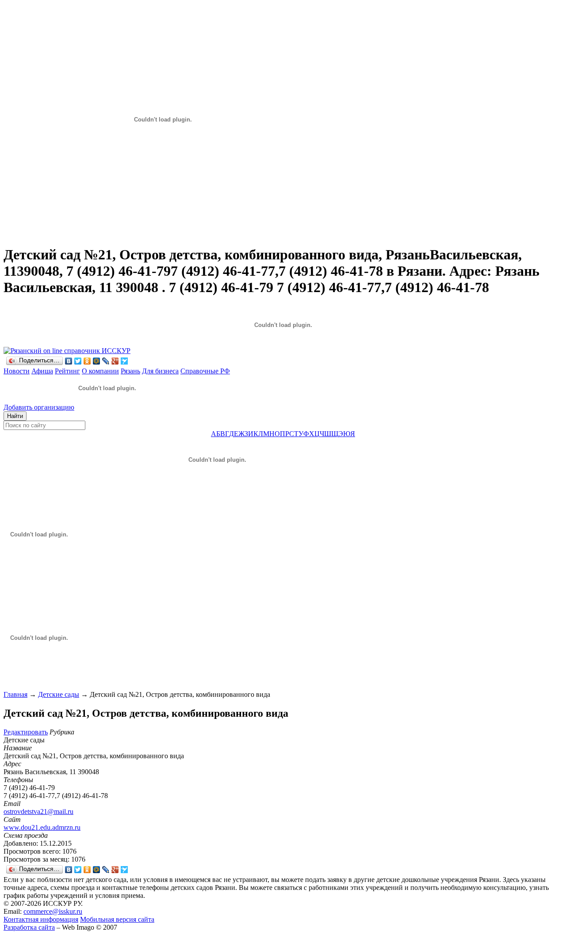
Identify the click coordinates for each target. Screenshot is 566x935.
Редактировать (26, 732)
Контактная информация (41, 919)
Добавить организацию (39, 407)
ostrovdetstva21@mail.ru (38, 811)
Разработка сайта (29, 927)
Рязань (130, 371)
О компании (100, 371)
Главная (15, 694)
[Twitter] (78, 361)
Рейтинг (67, 371)
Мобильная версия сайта (117, 919)
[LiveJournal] (106, 361)
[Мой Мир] (96, 361)
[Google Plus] (115, 361)
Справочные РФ (205, 371)
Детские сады (58, 694)
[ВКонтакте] (68, 361)
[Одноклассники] (87, 361)
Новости (17, 371)
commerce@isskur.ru (52, 911)
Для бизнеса (160, 371)
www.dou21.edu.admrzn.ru (42, 827)
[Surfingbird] (124, 361)
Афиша (42, 371)
